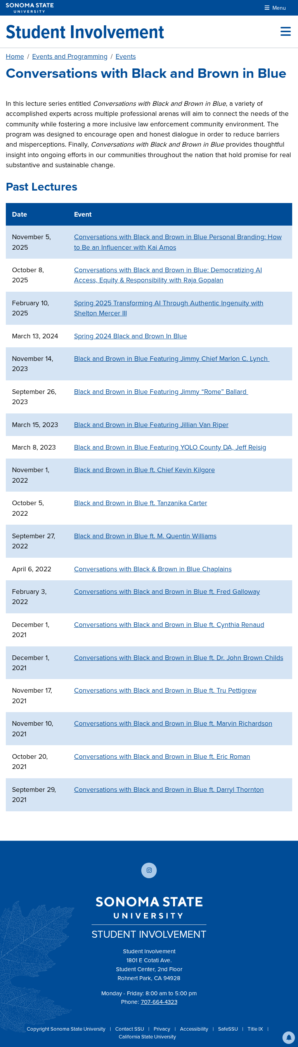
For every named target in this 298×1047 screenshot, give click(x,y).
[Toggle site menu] (286, 31)
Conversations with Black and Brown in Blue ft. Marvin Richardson (173, 723)
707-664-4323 (159, 1002)
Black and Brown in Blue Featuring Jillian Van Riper (151, 425)
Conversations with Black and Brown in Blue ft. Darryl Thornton (169, 789)
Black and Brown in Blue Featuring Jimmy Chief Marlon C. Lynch (172, 359)
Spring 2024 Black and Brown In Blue (130, 336)
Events (126, 56)
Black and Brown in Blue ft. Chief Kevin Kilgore (144, 470)
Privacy (163, 1029)
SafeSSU (228, 1029)
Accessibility (195, 1029)
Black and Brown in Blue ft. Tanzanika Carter (140, 503)
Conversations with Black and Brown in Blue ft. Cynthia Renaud (169, 625)
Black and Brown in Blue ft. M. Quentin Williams (145, 536)
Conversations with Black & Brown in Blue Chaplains (153, 569)
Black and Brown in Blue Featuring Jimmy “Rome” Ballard (161, 392)
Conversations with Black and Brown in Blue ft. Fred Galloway (167, 592)
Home (15, 56)
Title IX (256, 1029)
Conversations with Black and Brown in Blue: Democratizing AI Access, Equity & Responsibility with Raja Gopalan (168, 275)
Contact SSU (130, 1029)
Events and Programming (69, 56)
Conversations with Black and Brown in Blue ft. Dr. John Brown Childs (178, 658)
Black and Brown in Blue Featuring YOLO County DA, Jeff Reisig (170, 447)
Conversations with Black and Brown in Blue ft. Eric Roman (162, 756)
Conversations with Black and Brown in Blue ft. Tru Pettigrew (165, 690)
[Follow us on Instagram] (149, 870)
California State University (147, 1036)
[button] (288, 1037)
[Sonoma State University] (30, 8)
